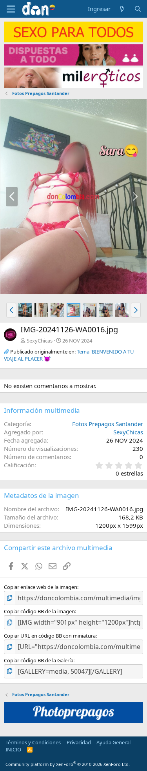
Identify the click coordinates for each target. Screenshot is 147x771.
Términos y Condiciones (33, 742)
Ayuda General (113, 742)
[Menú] (11, 9)
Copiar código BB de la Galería (38, 660)
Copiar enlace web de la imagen (40, 587)
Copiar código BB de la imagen (39, 611)
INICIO (13, 749)
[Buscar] (137, 9)
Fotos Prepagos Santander (107, 424)
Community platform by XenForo (67, 764)
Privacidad (79, 742)
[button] (11, 310)
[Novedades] (122, 9)
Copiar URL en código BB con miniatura (50, 635)
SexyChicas (40, 340)
